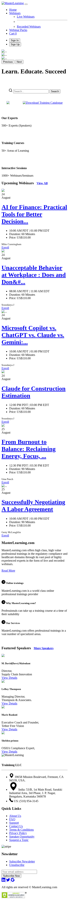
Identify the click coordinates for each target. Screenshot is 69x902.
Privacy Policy (18, 833)
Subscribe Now (11, 875)
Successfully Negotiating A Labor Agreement (33, 506)
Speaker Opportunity (21, 836)
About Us (15, 815)
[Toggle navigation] (26, 4)
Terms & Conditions (21, 829)
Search (55, 91)
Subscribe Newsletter (22, 861)
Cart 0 (13, 33)
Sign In (15, 40)
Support (14, 822)
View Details (9, 677)
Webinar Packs (18, 30)
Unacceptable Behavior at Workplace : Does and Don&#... (34, 274)
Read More (8, 570)
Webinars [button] (15, 13)
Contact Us (16, 826)
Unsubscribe (16, 865)
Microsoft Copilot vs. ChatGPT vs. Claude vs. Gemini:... (33, 335)
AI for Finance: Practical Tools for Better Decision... (34, 214)
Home (13, 9)
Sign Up (15, 44)
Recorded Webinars (29, 26)
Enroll (5, 247)
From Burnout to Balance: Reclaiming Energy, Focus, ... (29, 448)
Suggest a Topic (19, 840)
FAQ (12, 819)
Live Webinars (25, 16)
